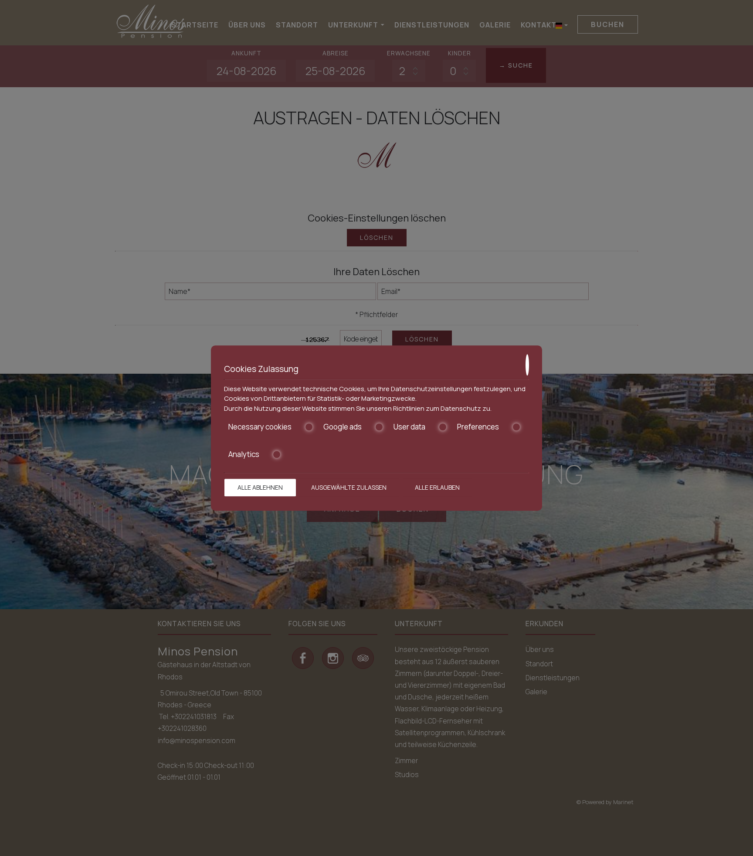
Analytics (243, 454)
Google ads (342, 427)
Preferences (478, 427)
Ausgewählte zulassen (349, 487)
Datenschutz (461, 408)
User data (409, 427)
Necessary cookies (260, 427)
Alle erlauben (437, 487)
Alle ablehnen (260, 487)
